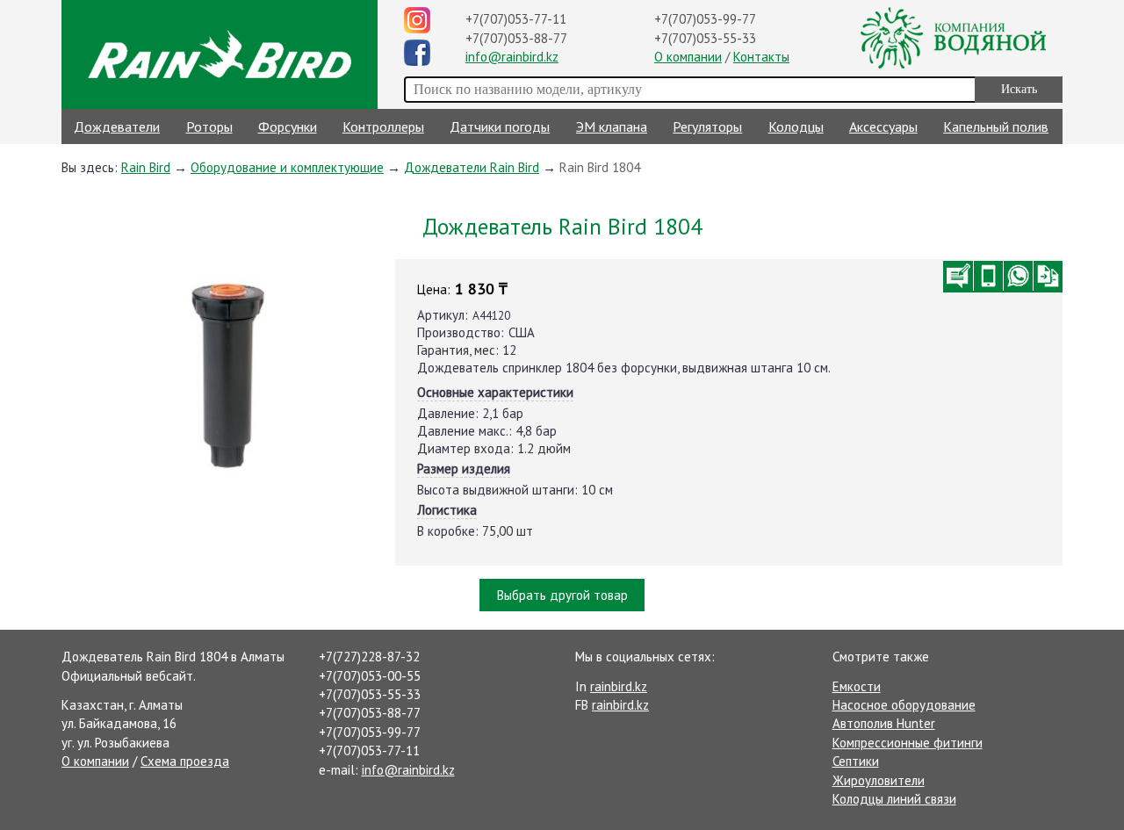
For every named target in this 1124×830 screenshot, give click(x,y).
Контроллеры (383, 126)
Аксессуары (883, 126)
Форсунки (287, 126)
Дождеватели (117, 126)
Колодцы (796, 126)
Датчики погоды (500, 126)
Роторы (209, 126)
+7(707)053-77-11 (515, 19)
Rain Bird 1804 (599, 167)
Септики (855, 761)
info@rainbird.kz (511, 56)
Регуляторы (707, 126)
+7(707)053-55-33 (705, 38)
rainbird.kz (618, 686)
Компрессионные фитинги (907, 742)
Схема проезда (184, 761)
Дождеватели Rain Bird (471, 167)
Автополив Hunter (883, 723)
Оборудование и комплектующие (287, 167)
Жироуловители (878, 780)
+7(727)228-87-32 (369, 656)
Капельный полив (995, 126)
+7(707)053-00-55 (370, 676)
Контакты (761, 56)
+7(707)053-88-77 (516, 38)
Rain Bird (145, 167)
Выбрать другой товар (562, 595)
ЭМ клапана (611, 126)
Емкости (856, 686)
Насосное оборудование (904, 704)
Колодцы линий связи (894, 798)
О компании (688, 56)
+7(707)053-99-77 (705, 19)
